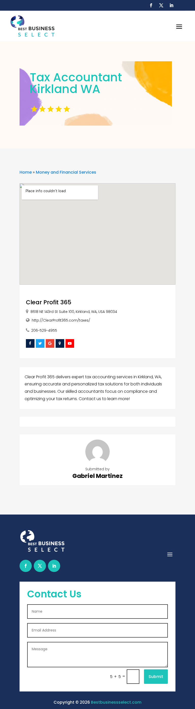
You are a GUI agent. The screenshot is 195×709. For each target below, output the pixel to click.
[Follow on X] (161, 5)
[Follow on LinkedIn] (171, 5)
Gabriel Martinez (97, 476)
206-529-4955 (44, 330)
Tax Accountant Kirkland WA (76, 83)
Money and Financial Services (66, 172)
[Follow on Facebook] (151, 5)
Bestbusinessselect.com (116, 702)
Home (26, 172)
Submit (156, 677)
